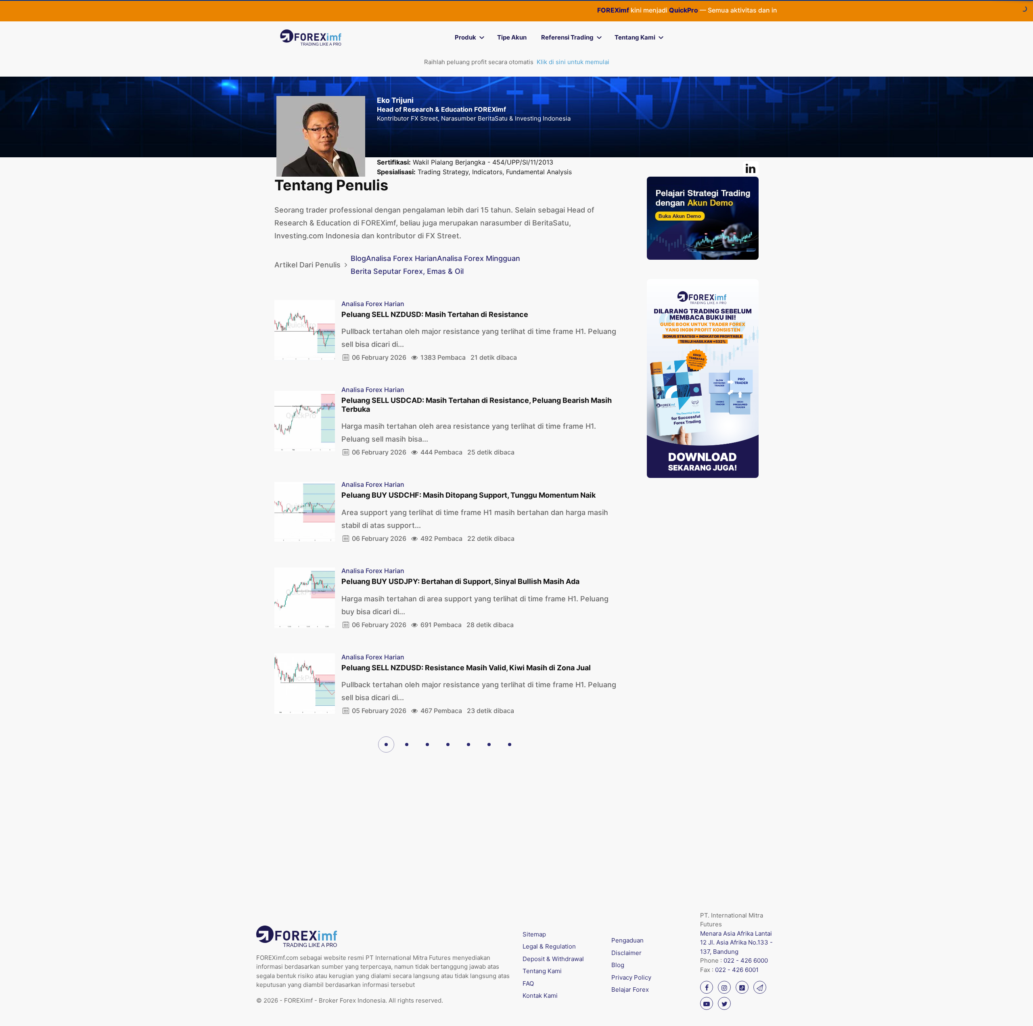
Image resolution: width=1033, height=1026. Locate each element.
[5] (468, 744)
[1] (386, 744)
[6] (489, 744)
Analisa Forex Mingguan (478, 258)
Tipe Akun (512, 37)
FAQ (528, 983)
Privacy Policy (631, 977)
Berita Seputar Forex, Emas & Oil (407, 271)
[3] (427, 744)
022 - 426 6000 (746, 960)
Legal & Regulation (549, 946)
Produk (465, 37)
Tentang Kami (635, 37)
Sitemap (534, 934)
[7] (510, 744)
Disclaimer (626, 953)
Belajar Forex (630, 989)
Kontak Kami (540, 995)
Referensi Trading (567, 37)
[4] (448, 744)
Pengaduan (627, 940)
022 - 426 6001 (737, 970)
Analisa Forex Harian (401, 258)
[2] (407, 744)
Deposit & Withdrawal (553, 959)
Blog (358, 258)
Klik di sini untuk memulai (573, 62)
